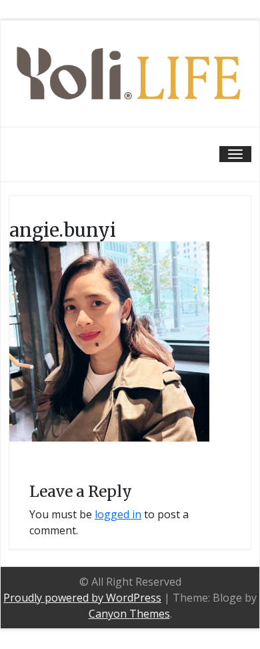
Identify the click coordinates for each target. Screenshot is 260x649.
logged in (118, 514)
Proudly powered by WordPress (82, 597)
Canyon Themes (129, 613)
